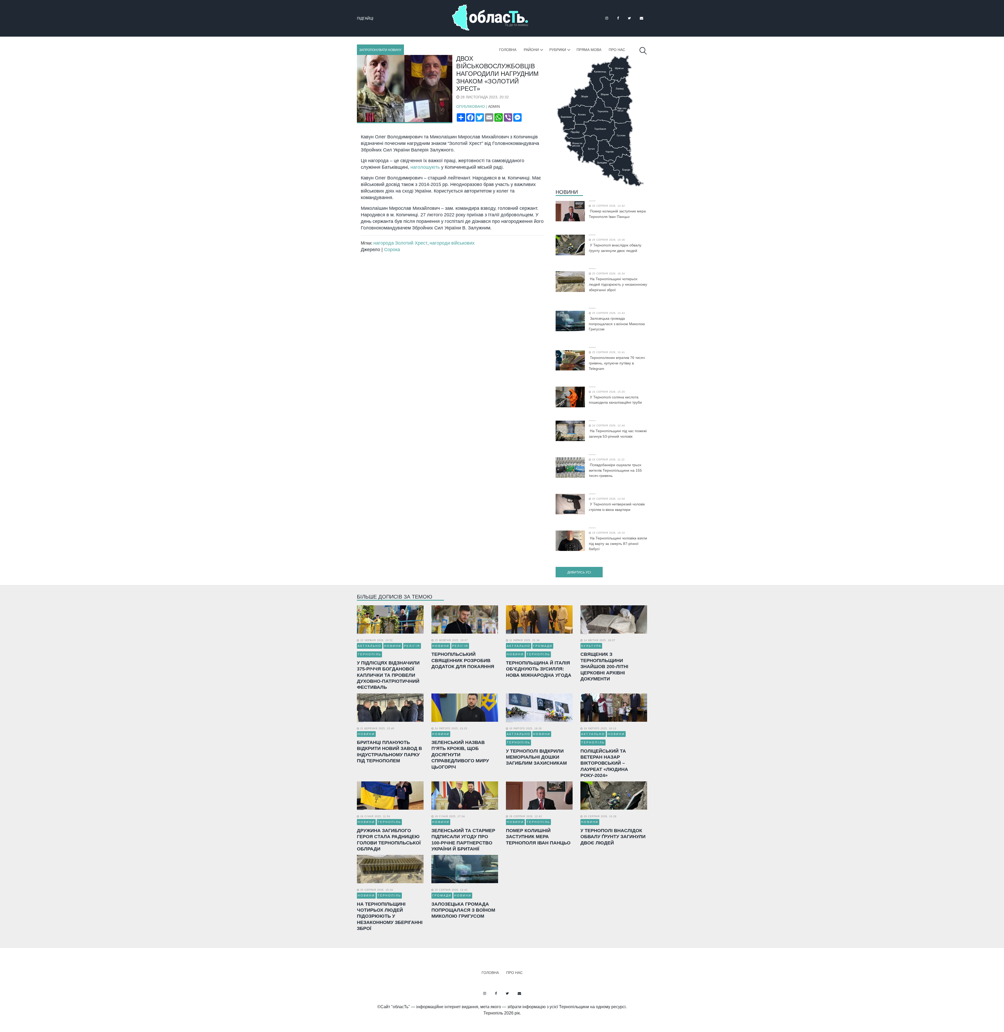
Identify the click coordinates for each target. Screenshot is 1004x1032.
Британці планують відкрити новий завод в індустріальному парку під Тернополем (389, 751)
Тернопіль (369, 654)
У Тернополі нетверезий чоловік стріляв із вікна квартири (617, 507)
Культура (591, 645)
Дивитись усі (579, 572)
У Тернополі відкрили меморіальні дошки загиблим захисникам (536, 757)
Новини (567, 192)
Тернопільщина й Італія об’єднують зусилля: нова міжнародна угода (538, 669)
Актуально (369, 645)
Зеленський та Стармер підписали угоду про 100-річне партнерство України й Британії (463, 839)
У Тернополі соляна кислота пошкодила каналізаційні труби (615, 400)
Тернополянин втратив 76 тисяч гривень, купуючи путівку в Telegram (617, 363)
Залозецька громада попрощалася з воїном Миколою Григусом (617, 323)
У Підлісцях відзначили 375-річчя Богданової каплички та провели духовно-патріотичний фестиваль (388, 675)
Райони (531, 50)
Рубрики (557, 50)
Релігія (412, 645)
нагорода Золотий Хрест (400, 243)
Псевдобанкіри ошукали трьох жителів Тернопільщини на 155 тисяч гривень (615, 470)
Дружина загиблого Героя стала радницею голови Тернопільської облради (389, 839)
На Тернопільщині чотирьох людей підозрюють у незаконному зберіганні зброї (618, 284)
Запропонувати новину (380, 50)
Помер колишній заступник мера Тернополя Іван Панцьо (617, 214)
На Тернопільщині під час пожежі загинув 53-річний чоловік (618, 433)
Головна (507, 50)
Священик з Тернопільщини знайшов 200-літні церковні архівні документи (604, 666)
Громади (542, 645)
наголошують (425, 167)
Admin (494, 106)
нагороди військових (452, 243)
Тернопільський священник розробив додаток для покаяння (462, 660)
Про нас (617, 50)
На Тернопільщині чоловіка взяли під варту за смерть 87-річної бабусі (618, 543)
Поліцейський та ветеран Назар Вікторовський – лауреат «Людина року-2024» (604, 763)
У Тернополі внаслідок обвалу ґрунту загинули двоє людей (615, 248)
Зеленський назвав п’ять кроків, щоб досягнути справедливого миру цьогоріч (460, 755)
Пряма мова (589, 50)
